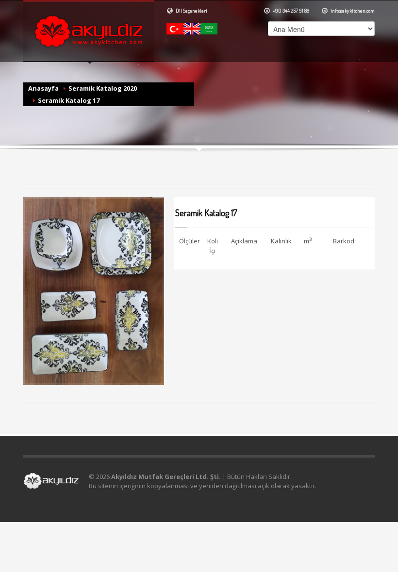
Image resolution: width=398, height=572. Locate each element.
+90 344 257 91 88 (290, 10)
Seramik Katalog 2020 (102, 88)
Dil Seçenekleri (191, 10)
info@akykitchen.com (352, 10)
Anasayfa (43, 88)
